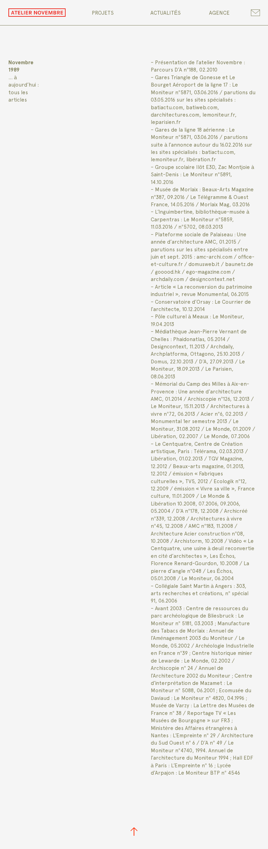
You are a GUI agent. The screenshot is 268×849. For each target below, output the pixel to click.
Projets (103, 13)
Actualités (165, 13)
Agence (219, 13)
